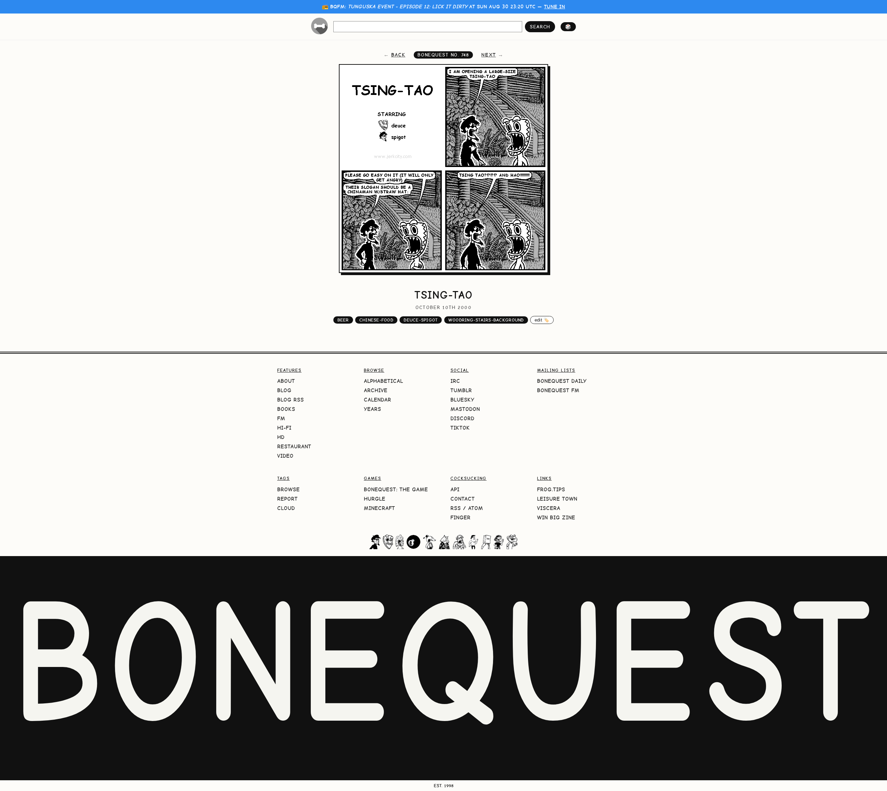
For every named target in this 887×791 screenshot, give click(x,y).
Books (286, 409)
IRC (455, 381)
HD (280, 437)
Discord (462, 418)
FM (281, 418)
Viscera (548, 508)
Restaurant (294, 446)
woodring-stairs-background (486, 320)
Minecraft (379, 508)
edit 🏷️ (542, 320)
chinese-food (376, 320)
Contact (462, 498)
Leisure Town (557, 498)
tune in (554, 6)
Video (285, 455)
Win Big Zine (556, 517)
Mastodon (465, 409)
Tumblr (461, 390)
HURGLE (374, 498)
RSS (455, 508)
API (454, 489)
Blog (284, 390)
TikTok (460, 427)
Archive (375, 390)
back (398, 55)
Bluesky (462, 399)
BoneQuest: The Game (396, 489)
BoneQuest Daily (562, 381)
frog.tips (551, 489)
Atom (475, 508)
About (286, 381)
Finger (460, 517)
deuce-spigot (421, 320)
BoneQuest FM (558, 390)
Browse (288, 489)
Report (287, 498)
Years (372, 409)
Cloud (286, 508)
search (540, 26)
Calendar (377, 399)
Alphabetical (383, 381)
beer (343, 320)
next (488, 55)
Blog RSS (290, 399)
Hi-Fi (284, 427)
